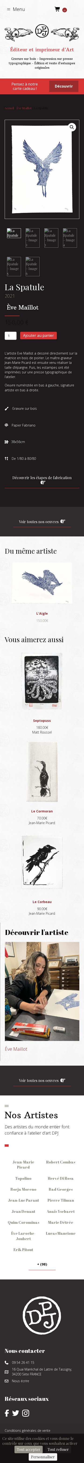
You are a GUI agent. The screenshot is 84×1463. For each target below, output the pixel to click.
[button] (16, 9)
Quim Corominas (23, 1222)
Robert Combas (60, 1162)
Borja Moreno (23, 1189)
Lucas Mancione (61, 1233)
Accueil (9, 108)
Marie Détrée (60, 1222)
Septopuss (42, 720)
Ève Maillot (24, 108)
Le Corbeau (42, 902)
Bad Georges (61, 1189)
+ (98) (42, 1264)
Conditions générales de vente (27, 1430)
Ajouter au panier (38, 335)
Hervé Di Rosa (61, 1178)
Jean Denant (23, 1211)
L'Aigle (42, 613)
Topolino (23, 1178)
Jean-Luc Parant (23, 1200)
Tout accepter (28, 1449)
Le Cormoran (42, 811)
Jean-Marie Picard (23, 1164)
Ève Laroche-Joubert (23, 1236)
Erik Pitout (23, 1249)
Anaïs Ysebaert (61, 1211)
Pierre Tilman (61, 1200)
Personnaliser (43, 1456)
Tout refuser (58, 1449)
